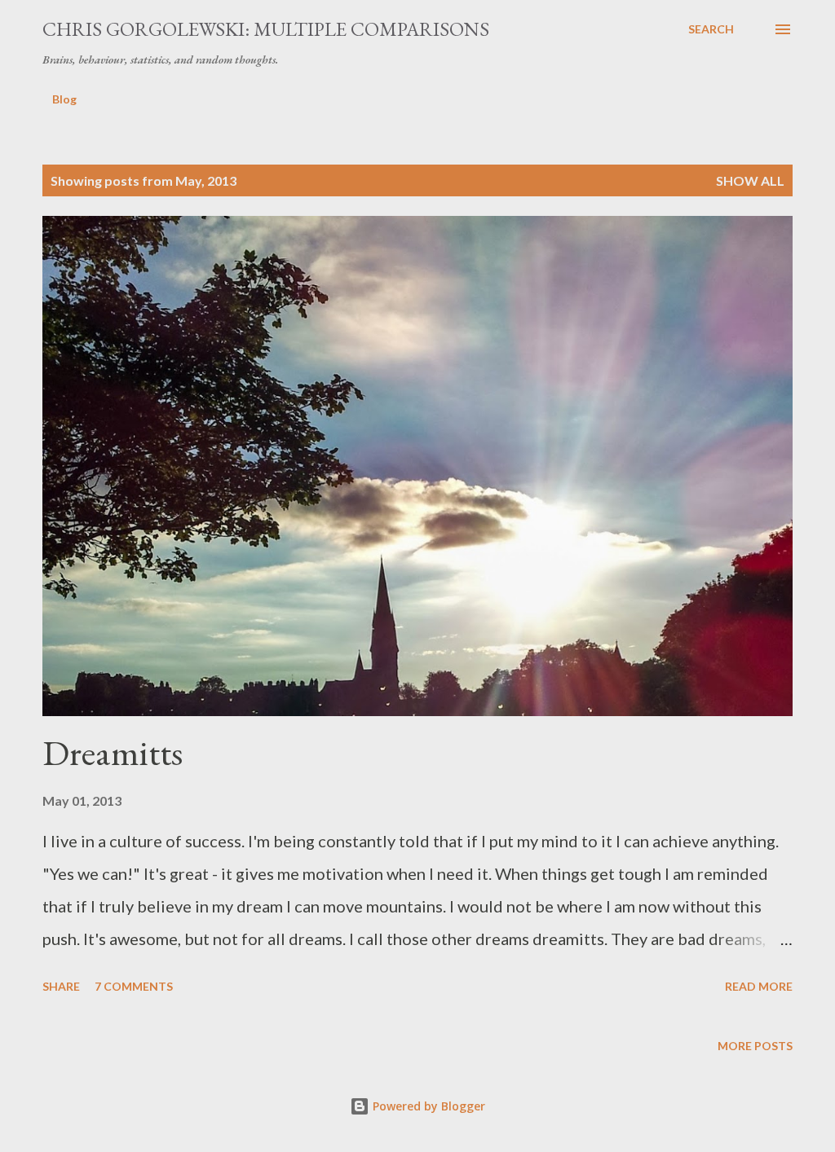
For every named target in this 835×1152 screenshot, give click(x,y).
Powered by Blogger (427, 1106)
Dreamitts (112, 752)
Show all (750, 180)
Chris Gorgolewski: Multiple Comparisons (265, 29)
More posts (755, 1046)
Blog (64, 99)
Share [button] (61, 986)
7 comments (134, 986)
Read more (759, 986)
